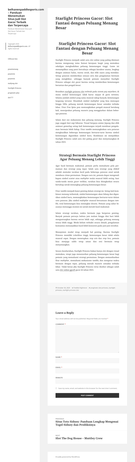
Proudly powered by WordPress (68, 457)
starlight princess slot (74, 91)
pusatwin (11, 74)
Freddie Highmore (80, 288)
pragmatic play (13, 93)
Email (59, 367)
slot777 (10, 97)
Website (59, 378)
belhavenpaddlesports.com (17, 46)
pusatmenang (13, 69)
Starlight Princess (14, 88)
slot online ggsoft (67, 270)
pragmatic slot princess (99, 288)
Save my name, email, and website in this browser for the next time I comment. (87, 388)
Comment (61, 324)
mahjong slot (13, 83)
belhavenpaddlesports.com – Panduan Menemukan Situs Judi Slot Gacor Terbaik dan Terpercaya (26, 17)
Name (59, 357)
